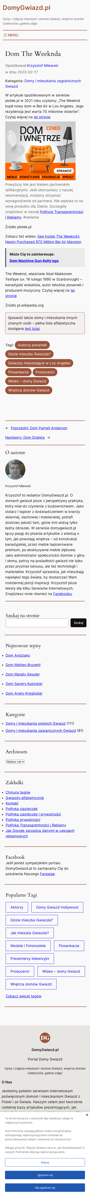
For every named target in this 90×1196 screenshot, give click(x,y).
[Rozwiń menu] (10, 35)
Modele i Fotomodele (28, 946)
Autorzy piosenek (32, 345)
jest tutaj (32, 329)
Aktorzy (16, 907)
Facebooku (62, 594)
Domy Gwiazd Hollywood (57, 907)
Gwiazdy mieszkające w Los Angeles (39, 363)
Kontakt (12, 803)
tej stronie (42, 117)
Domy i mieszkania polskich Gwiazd (36, 723)
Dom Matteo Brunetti (23, 665)
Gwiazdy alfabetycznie (25, 798)
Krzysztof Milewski (42, 65)
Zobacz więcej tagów (23, 996)
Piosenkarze (18, 372)
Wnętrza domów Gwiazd (28, 390)
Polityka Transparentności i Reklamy (36, 825)
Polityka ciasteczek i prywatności (33, 814)
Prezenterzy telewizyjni (29, 958)
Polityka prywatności (23, 820)
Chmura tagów (18, 792)
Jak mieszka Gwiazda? (29, 933)
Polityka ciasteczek (22, 809)
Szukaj (78, 622)
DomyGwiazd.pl (26, 7)
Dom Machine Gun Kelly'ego (34, 261)
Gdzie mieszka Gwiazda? (29, 354)
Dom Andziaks (18, 655)
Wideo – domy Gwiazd (27, 381)
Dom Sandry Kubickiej (24, 684)
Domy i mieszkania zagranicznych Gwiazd (41, 730)
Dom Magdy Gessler (23, 674)
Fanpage (47, 874)
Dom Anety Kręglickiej (24, 693)
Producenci (45, 372)
